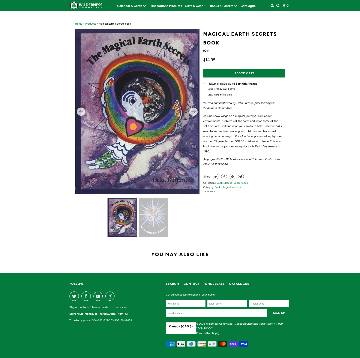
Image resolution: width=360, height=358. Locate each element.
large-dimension (232, 187)
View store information (220, 94)
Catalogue (248, 6)
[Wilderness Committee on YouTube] (99, 296)
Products (90, 23)
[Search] (278, 5)
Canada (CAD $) (181, 326)
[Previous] (81, 112)
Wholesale (214, 284)
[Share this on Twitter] (215, 176)
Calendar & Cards (130, 6)
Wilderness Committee (219, 323)
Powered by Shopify (208, 333)
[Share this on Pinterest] (232, 176)
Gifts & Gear (194, 6)
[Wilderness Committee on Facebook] (87, 296)
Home (78, 23)
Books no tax (241, 182)
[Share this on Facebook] (223, 176)
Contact (192, 284)
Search (172, 284)
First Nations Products (166, 6)
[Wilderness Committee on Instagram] (111, 296)
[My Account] (272, 5)
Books (220, 182)
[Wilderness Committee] (86, 5)
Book (212, 191)
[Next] (193, 112)
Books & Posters (222, 6)
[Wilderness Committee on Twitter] (75, 296)
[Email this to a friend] (240, 176)
